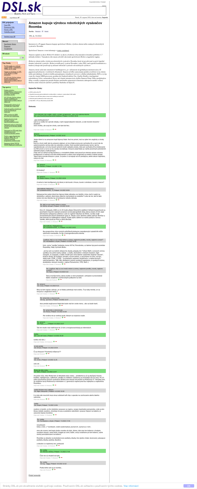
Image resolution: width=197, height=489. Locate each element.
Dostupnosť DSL (9, 27)
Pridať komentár (34, 475)
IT (42, 31)
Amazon (37, 31)
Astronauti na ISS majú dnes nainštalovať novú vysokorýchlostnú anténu (13, 132)
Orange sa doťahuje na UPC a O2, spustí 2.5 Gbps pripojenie (12, 73)
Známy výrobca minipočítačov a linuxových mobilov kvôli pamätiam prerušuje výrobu (13, 92)
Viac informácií (131, 485)
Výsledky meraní (9, 32)
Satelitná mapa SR (9, 36)
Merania (14, 44)
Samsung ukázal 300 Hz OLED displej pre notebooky (13, 144)
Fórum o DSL (8, 29)
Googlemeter (8, 48)
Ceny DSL (7, 25)
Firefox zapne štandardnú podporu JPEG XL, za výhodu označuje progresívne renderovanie (12, 138)
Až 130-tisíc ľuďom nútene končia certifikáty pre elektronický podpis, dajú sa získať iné (13, 80)
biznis (46, 31)
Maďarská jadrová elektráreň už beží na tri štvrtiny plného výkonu (13, 126)
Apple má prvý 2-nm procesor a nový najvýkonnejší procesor (11, 120)
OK (188, 486)
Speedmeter (7, 44)
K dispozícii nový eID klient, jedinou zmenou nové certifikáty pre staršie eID (47, 96)
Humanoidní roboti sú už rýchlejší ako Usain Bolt (12, 105)
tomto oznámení (63, 50)
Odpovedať (37, 129)
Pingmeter (7, 46)
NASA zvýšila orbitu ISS (35, 92)
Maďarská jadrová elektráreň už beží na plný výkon (41, 98)
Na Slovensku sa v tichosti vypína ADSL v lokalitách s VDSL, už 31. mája (12, 67)
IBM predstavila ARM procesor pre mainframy (11, 115)
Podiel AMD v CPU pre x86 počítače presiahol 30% (41, 100)
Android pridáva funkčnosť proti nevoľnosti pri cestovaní (12, 110)
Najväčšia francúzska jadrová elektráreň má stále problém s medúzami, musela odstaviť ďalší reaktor (53, 94)
